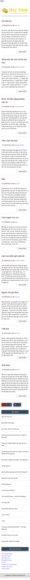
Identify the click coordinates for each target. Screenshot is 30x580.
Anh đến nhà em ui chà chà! (10, 535)
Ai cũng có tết (6, 502)
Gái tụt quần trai (6, 484)
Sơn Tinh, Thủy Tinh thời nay (10, 429)
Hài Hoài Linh (6, 558)
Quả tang (6, 365)
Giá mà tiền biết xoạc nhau (9, 508)
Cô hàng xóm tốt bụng (8, 490)
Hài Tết (4, 562)
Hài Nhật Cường (6, 560)
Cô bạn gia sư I (6, 466)
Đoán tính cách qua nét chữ (10, 478)
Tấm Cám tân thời (10, 141)
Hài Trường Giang (7, 554)
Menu (2, 1)
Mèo (3, 179)
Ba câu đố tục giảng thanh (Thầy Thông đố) (14, 472)
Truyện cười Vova (7, 566)
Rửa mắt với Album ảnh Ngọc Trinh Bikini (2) (15, 460)
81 (16, 404)
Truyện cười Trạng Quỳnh (9, 564)
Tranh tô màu (5, 568)
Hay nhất (15, 10)
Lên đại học (7, 21)
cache (3, 521)
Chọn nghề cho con (10, 217)
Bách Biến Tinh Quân (8, 423)
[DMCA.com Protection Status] (4, 579)
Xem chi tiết (22, 52)
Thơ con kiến (5, 514)
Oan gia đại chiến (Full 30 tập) (10, 541)
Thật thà (5, 329)
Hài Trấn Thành (6, 556)
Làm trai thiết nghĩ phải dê (13, 256)
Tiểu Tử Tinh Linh (7, 416)
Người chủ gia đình (10, 292)
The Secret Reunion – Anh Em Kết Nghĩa (14, 496)
